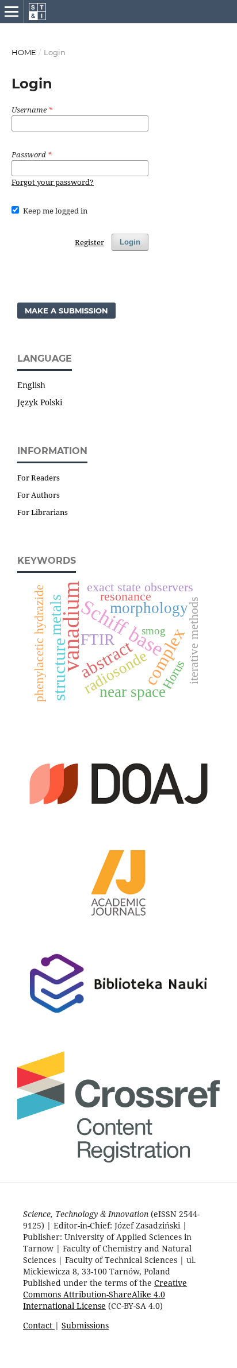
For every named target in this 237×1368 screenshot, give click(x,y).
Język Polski (39, 402)
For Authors (38, 495)
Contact (39, 1325)
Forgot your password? (53, 182)
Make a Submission (66, 310)
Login (130, 242)
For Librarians (42, 512)
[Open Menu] (11, 11)
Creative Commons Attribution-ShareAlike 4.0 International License (105, 1294)
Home (24, 52)
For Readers (38, 477)
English (31, 384)
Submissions (85, 1325)
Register (89, 242)
